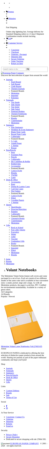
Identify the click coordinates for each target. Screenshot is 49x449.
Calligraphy (15, 136)
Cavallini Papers (17, 200)
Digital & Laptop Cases (20, 186)
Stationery (10, 125)
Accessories (15, 166)
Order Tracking (17, 61)
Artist (13, 237)
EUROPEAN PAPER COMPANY (24, 443)
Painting (14, 212)
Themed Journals (18, 89)
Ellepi (13, 198)
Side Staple (15, 105)
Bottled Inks (16, 164)
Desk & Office (12, 180)
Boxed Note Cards (18, 134)
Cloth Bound (16, 86)
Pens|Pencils (11, 150)
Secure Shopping (13, 437)
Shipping (12, 18)
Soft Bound (15, 84)
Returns (9, 424)
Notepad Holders (18, 111)
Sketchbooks (16, 207)
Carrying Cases (17, 189)
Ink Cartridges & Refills (20, 161)
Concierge (15, 50)
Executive (15, 232)
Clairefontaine (16, 120)
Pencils (14, 157)
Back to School (17, 227)
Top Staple (15, 102)
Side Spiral (15, 109)
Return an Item (17, 63)
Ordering (9, 419)
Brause (14, 148)
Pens (13, 152)
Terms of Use (11, 397)
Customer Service (15, 43)
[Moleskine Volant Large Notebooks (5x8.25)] (23, 344)
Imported (14, 95)
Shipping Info (16, 57)
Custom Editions (12, 391)
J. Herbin (14, 146)
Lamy (13, 177)
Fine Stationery (17, 127)
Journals (9, 80)
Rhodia (14, 118)
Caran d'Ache (16, 171)
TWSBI (14, 175)
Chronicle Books (17, 218)
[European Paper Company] (12, 73)
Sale (7, 395)
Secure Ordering (17, 59)
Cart (9, 38)
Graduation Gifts (17, 241)
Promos (11, 12)
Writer (13, 234)
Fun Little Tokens (18, 230)
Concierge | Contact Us (15, 417)
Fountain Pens (16, 155)
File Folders (15, 191)
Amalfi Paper (16, 143)
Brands (9, 393)
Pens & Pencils (12, 375)
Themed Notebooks (19, 114)
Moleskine (15, 93)
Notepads (10, 100)
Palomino (15, 98)
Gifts (8, 225)
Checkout (15, 52)
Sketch (8, 205)
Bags (13, 184)
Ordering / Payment (19, 54)
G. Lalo (14, 141)
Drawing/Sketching (19, 209)
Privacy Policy (12, 435)
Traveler (14, 239)
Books (13, 243)
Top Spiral (15, 107)
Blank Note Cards (18, 132)
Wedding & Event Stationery (22, 130)
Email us (9, 426)
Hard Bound (16, 82)
